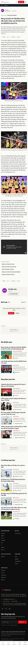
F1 (1, 545)
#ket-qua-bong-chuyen (8, 269)
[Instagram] (9, 608)
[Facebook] (2, 608)
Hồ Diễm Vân (7, 10)
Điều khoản (3, 577)
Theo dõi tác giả (14, 293)
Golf (2, 542)
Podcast (2, 556)
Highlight (16, 558)
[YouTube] (6, 608)
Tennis (2, 538)
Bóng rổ (2, 535)
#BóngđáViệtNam (16, 388)
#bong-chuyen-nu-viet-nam (9, 266)
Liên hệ (2, 572)
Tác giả (16, 563)
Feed (16, 556)
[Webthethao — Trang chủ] (5, 2)
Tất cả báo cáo (18, 533)
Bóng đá (2, 533)
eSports (2, 547)
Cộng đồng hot (18, 561)
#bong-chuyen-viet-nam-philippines (11, 272)
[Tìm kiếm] (16, 2)
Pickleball (3, 540)
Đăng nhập (21, 2)
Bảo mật (3, 579)
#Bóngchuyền (16, 365)
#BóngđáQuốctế (16, 430)
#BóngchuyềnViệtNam (17, 351)
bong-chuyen (3, 15)
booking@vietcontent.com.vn (9, 599)
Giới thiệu (3, 570)
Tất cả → (6, 5)
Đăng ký (17, 313)
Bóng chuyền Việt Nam (12, 15)
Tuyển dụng (3, 575)
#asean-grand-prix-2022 (8, 274)
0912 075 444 (6, 601)
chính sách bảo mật (13, 625)
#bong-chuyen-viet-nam (8, 264)
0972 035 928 (14, 601)
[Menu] (26, 2)
